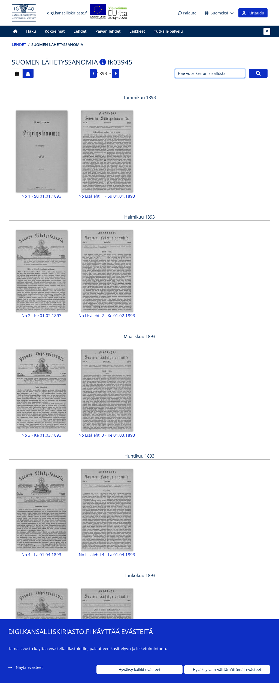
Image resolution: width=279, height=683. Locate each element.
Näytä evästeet (29, 667)
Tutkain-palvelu (168, 31)
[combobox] (104, 73)
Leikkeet (137, 31)
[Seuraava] (115, 73)
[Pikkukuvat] (28, 73)
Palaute (189, 13)
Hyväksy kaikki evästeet (139, 669)
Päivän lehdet (108, 31)
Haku (31, 31)
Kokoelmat (55, 31)
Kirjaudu (255, 13)
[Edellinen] (93, 73)
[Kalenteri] (17, 73)
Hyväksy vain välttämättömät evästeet (227, 669)
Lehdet (80, 31)
